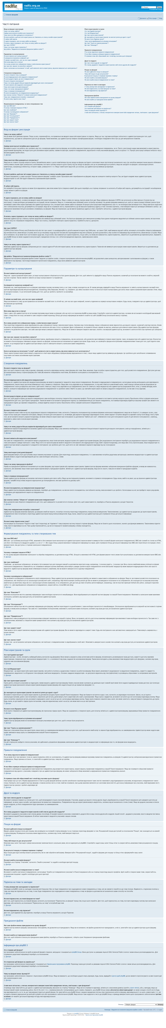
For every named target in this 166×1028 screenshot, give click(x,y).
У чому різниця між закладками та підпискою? (100, 87)
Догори (8, 141)
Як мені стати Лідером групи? (94, 39)
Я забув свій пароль (10, 39)
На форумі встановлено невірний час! (16, 58)
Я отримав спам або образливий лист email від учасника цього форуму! (108, 56)
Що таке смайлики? (10, 110)
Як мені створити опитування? (14, 81)
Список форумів (12, 14)
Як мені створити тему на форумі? (15, 75)
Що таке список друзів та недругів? (96, 63)
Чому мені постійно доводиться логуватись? (18, 35)
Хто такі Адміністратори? (93, 31)
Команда (107, 1009)
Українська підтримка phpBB (94, 1015)
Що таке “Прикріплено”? (12, 118)
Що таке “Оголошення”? (12, 116)
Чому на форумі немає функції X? (96, 110)
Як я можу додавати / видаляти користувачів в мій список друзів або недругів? (110, 65)
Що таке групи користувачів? (94, 35)
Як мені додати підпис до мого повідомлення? (19, 79)
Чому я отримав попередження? (14, 91)
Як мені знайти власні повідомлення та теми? (100, 80)
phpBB (76, 1013)
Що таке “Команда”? (91, 45)
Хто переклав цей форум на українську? (98, 108)
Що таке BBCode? (10, 106)
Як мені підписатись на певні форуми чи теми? (100, 88)
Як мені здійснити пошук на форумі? (97, 72)
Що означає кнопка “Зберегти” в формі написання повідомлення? (25, 95)
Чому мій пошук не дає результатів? (96, 74)
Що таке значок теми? (11, 122)
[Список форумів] (13, 6)
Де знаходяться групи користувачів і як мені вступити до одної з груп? (108, 37)
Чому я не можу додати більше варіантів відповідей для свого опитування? (28, 83)
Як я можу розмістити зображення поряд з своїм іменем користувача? (27, 64)
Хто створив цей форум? (93, 106)
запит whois (134, 988)
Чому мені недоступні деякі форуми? (16, 87)
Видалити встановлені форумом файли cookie (127, 1009)
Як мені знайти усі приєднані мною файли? (99, 99)
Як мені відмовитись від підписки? (96, 90)
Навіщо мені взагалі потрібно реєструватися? (19, 33)
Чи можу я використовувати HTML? (15, 108)
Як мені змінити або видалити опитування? (18, 85)
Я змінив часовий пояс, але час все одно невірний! (20, 60)
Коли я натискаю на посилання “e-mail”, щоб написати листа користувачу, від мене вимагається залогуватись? (40, 68)
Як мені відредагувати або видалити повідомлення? (21, 77)
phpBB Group (77, 952)
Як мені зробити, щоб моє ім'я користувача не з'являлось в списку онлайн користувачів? (33, 37)
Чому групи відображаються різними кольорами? (101, 41)
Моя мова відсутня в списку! (13, 62)
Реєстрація (153, 18)
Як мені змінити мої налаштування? (15, 56)
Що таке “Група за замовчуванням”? (97, 43)
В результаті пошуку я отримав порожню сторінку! (101, 76)
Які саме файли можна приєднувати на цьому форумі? (103, 97)
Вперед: (121, 1004)
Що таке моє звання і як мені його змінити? (18, 66)
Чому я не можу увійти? (12, 31)
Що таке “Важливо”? (10, 114)
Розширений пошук (155, 9)
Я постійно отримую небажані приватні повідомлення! (102, 54)
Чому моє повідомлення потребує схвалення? (19, 97)
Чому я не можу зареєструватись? (15, 47)
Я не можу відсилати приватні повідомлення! (99, 52)
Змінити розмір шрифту (160, 14)
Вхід (160, 18)
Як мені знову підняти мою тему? (15, 99)
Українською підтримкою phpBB (58, 964)
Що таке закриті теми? (11, 120)
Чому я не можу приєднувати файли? (16, 89)
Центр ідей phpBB (118, 976)
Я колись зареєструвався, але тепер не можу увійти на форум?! (25, 43)
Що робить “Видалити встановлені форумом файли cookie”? (24, 49)
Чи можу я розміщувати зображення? (16, 112)
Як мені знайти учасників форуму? (96, 78)
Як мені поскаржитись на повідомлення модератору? (21, 93)
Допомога (143, 18)
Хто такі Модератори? (92, 33)
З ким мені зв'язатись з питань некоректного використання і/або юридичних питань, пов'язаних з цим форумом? (122, 112)
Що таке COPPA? (9, 45)
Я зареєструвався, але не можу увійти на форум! (20, 41)
